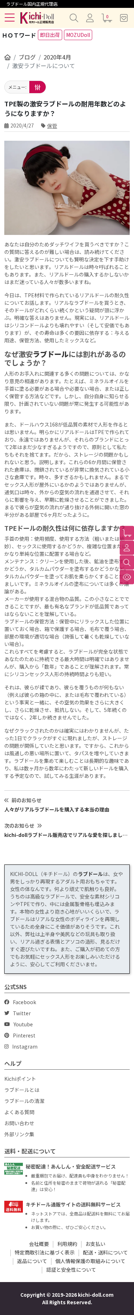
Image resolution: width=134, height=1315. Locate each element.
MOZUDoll (78, 34)
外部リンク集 (19, 1134)
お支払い (95, 1243)
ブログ (27, 57)
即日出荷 (50, 34)
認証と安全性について (71, 1269)
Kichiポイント (20, 1078)
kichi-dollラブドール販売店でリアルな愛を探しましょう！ (67, 834)
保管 (52, 125)
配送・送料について (105, 1252)
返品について (32, 1261)
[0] (127, 533)
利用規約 (67, 1243)
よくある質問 (19, 1112)
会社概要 (39, 1243)
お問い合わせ (19, 1123)
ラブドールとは (21, 1089)
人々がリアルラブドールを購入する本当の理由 (56, 809)
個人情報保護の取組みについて (90, 1261)
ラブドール (51, 354)
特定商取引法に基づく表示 (45, 1252)
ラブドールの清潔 (24, 1100)
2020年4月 (57, 57)
